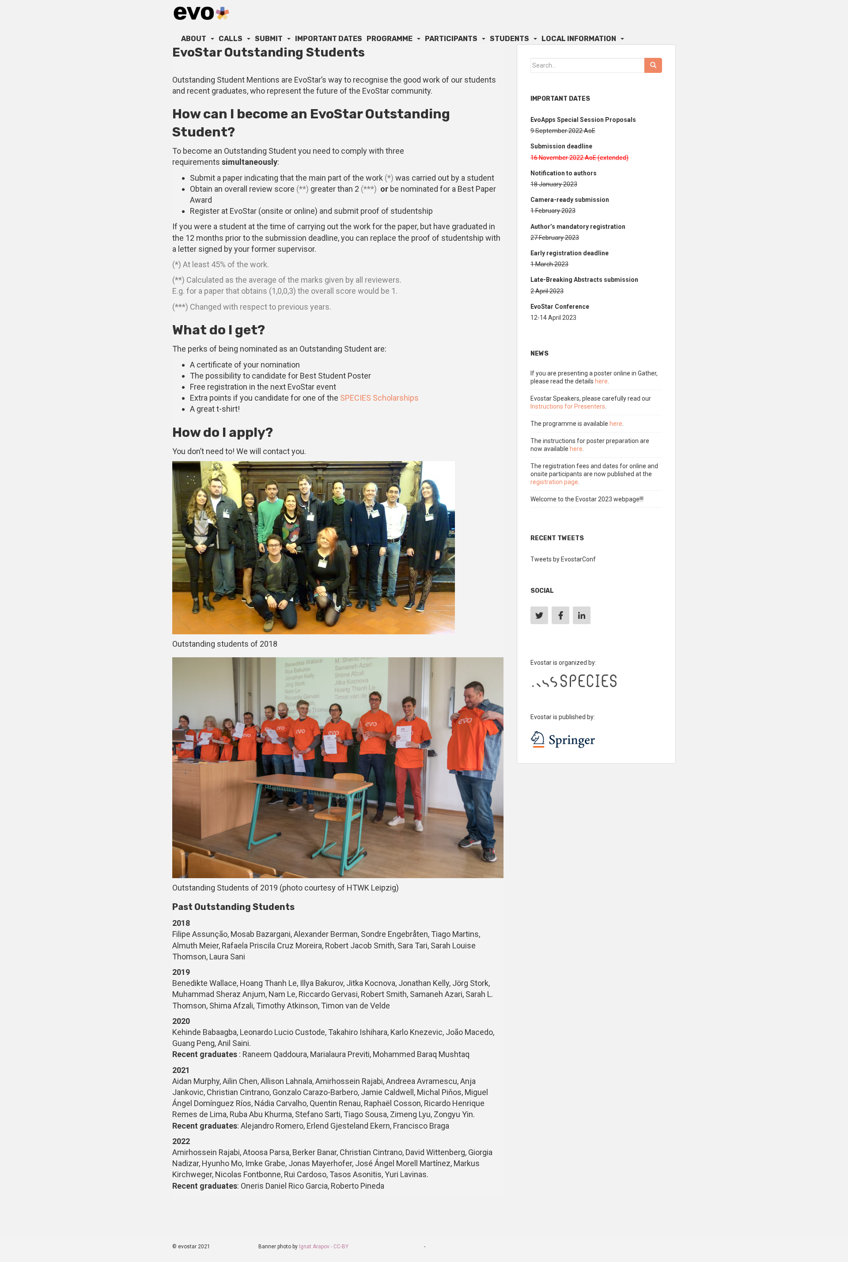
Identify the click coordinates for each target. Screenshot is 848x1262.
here (601, 381)
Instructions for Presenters (567, 406)
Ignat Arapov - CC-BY (323, 1246)
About (193, 38)
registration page (554, 481)
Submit (269, 38)
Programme (390, 38)
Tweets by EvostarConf (563, 559)
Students (509, 38)
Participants (451, 38)
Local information (578, 38)
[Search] (653, 65)
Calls (230, 38)
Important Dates (328, 38)
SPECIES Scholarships (379, 397)
